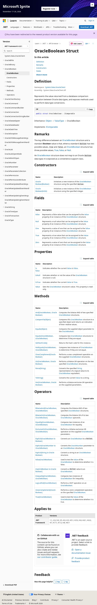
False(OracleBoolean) (43, 459)
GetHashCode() (41, 343)
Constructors (41, 68)
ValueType (59, 120)
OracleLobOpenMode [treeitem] (13, 154)
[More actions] (93, 44)
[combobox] (16, 46)
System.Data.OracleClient (55, 87)
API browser (53, 43)
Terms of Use (7, 603)
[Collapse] (29, 41)
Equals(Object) (41, 329)
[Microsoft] (4, 20)
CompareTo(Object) (43, 319)
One (37, 228)
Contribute (44, 600)
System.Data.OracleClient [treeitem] (15, 56)
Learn (37, 43)
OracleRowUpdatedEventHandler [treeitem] (17, 189)
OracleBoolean (69, 140)
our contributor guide (47, 557)
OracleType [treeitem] (9, 220)
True (56, 150)
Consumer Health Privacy (72, 600)
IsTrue (37, 282)
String (79, 368)
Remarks (39, 65)
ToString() (39, 378)
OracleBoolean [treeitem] (12, 73)
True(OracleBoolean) (43, 497)
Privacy (54, 600)
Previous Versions (22, 600)
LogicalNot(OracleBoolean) (45, 483)
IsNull (37, 275)
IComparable (52, 127)
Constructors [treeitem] (12, 77)
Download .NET (86, 27)
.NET (44, 43)
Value (86, 214)
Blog (34, 600)
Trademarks (19, 603)
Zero (37, 242)
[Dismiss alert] (92, 5)
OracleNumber (77, 445)
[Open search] (85, 21)
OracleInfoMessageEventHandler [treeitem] (17, 143)
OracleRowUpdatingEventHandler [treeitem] (17, 201)
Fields (38, 71)
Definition (40, 62)
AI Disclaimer (7, 600)
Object (49, 120)
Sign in (91, 20)
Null (69, 150)
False (61, 150)
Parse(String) (40, 368)
